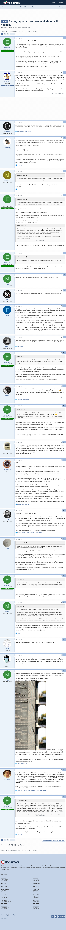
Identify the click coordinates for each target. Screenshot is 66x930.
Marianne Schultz (37, 894)
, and (24, 165)
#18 (64, 539)
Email (2, 880)
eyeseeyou (5, 27)
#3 (64, 122)
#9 (64, 290)
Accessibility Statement (15, 915)
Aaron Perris (36, 905)
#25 (64, 796)
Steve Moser (4, 905)
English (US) (61, 916)
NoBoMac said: (20, 225)
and (24, 131)
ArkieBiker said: (21, 800)
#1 (64, 38)
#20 (64, 602)
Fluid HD (5, 918)
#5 (64, 171)
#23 (64, 670)
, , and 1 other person (30, 532)
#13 (64, 386)
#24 (64, 769)
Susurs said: (20, 409)
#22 (64, 655)
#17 (64, 510)
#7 (64, 253)
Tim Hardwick (36, 889)
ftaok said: (19, 579)
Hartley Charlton (5, 894)
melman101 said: (21, 257)
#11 (64, 337)
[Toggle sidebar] (64, 7)
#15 (64, 442)
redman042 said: (21, 175)
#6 (64, 195)
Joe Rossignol (36, 883)
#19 (64, 575)
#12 (64, 352)
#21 (64, 639)
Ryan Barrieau (36, 900)
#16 (64, 460)
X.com (5, 880)
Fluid (2, 918)
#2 (64, 72)
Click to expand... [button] (40, 240)
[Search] (61, 7)
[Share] (61, 38)
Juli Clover (3, 883)
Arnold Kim (3, 877)
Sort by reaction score (24, 27)
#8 (64, 274)
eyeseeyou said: (21, 542)
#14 (64, 405)
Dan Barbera (4, 900)
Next (12, 34)
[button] (2, 2)
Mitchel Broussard (5, 889)
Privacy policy (4, 915)
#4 (64, 137)
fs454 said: (19, 356)
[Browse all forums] (59, 7)
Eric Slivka (35, 877)
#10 (64, 306)
